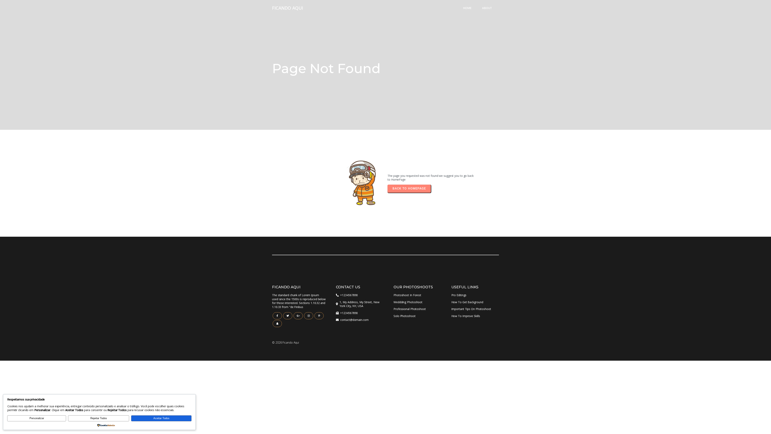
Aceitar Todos (161, 418)
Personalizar (37, 418)
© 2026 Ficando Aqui (285, 342)
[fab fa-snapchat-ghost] (277, 323)
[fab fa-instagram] (308, 315)
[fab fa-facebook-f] (277, 315)
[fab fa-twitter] (287, 315)
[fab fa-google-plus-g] (298, 315)
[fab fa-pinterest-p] (319, 315)
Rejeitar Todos (98, 418)
